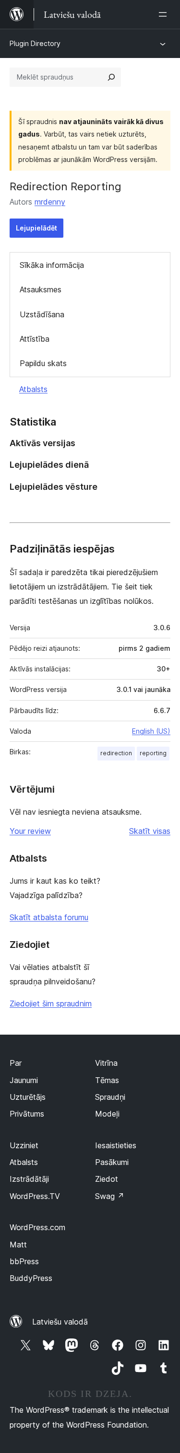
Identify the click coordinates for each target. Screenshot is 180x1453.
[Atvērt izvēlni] (164, 14)
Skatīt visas (149, 831)
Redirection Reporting (65, 186)
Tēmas (107, 1080)
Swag (109, 1196)
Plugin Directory (35, 43)
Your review (30, 831)
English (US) (151, 731)
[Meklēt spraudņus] (111, 77)
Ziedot (106, 1179)
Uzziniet (24, 1145)
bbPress (24, 1261)
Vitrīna (106, 1063)
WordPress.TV (35, 1196)
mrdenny (50, 202)
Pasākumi (112, 1162)
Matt (18, 1244)
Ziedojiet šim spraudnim (51, 1003)
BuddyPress (31, 1278)
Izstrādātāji (29, 1179)
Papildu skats (43, 363)
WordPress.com (37, 1227)
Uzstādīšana (42, 314)
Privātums (27, 1114)
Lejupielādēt (36, 228)
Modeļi (107, 1114)
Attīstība (34, 339)
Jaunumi (24, 1080)
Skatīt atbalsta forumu (49, 917)
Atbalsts (33, 389)
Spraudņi (110, 1097)
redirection (116, 753)
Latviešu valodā (60, 1321)
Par (16, 1063)
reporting (153, 753)
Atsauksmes (40, 289)
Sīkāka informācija (52, 265)
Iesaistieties (115, 1145)
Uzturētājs (28, 1097)
